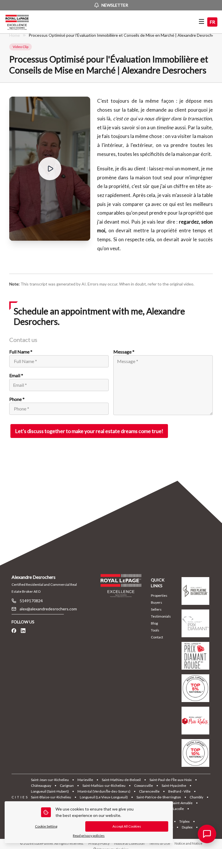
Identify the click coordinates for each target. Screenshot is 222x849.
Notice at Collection (129, 843)
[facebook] (14, 630)
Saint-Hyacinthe (174, 785)
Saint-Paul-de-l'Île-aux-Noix (170, 780)
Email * (16, 375)
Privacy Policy (99, 843)
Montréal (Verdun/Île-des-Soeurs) (103, 791)
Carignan (67, 785)
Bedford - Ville (179, 791)
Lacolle (178, 808)
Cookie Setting (46, 826)
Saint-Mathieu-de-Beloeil (121, 780)
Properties (159, 595)
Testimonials (161, 616)
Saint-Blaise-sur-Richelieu (51, 797)
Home (14, 35)
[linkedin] (23, 630)
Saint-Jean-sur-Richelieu (50, 780)
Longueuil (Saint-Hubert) (50, 791)
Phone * (17, 399)
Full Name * (20, 351)
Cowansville (143, 785)
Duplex (187, 827)
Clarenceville (149, 791)
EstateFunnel (42, 843)
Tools (155, 630)
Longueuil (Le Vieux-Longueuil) (104, 797)
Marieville (85, 780)
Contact (157, 637)
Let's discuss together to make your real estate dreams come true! (89, 431)
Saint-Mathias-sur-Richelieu (103, 785)
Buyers (156, 602)
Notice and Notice (188, 843)
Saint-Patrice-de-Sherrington (158, 797)
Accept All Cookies (126, 826)
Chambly (196, 797)
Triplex (184, 821)
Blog (154, 623)
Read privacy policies (89, 835)
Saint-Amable (182, 803)
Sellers (156, 609)
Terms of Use (159, 843)
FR (212, 22)
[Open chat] (207, 834)
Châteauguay (41, 785)
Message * (123, 351)
